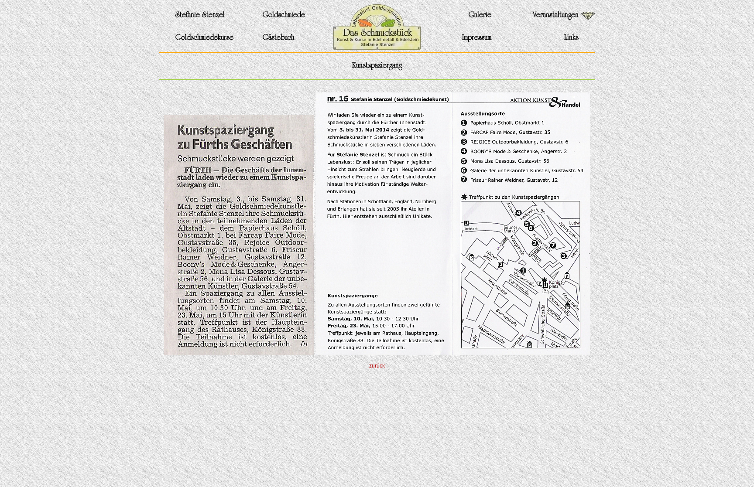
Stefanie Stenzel (200, 15)
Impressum (476, 38)
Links (571, 38)
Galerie (480, 15)
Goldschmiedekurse (204, 38)
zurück (377, 366)
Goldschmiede (284, 15)
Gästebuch (278, 38)
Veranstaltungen (556, 15)
